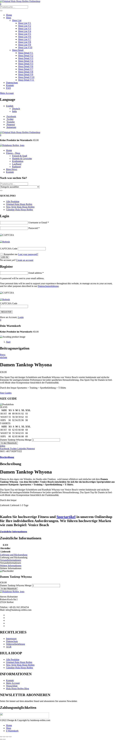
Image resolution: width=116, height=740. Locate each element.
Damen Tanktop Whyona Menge (15, 439)
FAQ (8, 88)
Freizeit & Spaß (19, 156)
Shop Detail (17, 50)
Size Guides (5, 393)
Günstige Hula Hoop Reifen (19, 209)
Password (34, 228)
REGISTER (6, 312)
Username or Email (39, 222)
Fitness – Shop (13, 153)
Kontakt (10, 85)
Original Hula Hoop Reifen (19, 204)
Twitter (13, 448)
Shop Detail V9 (25, 74)
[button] (0, 135)
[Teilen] (7, 736)
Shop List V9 (24, 44)
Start (8, 342)
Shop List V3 (24, 28)
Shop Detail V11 (26, 80)
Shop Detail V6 (25, 66)
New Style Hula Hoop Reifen (20, 207)
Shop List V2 (24, 26)
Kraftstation (17, 161)
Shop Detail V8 (25, 71)
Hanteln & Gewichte (22, 158)
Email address (36, 273)
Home (9, 15)
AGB (8, 646)
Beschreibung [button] (7, 457)
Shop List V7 (24, 39)
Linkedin (22, 448)
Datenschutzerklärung (48, 286)
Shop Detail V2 (25, 55)
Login (21, 317)
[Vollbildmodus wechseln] (4, 736)
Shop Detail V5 (25, 63)
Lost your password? (28, 254)
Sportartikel (66, 517)
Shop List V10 (25, 47)
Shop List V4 (24, 31)
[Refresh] (5, 242)
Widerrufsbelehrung (15, 644)
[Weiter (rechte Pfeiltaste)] (4, 739)
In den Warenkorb (9, 443)
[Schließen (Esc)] (10, 736)
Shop (8, 17)
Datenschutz (12, 82)
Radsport (16, 166)
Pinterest (31, 448)
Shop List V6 (24, 36)
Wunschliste (12, 686)
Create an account (24, 260)
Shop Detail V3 (25, 58)
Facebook (5, 448)
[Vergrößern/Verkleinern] (1, 736)
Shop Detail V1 (25, 53)
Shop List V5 (24, 34)
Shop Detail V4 (25, 61)
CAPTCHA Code (8, 248)
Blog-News (11, 169)
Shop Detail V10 (26, 77)
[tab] (58, 457)
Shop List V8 (24, 42)
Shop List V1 (24, 23)
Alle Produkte (12, 201)
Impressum (11, 638)
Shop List (16, 20)
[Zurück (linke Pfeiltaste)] (1, 739)
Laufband (16, 164)
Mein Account (7, 93)
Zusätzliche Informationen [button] (13, 531)
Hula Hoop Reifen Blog (17, 688)
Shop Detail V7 (25, 69)
